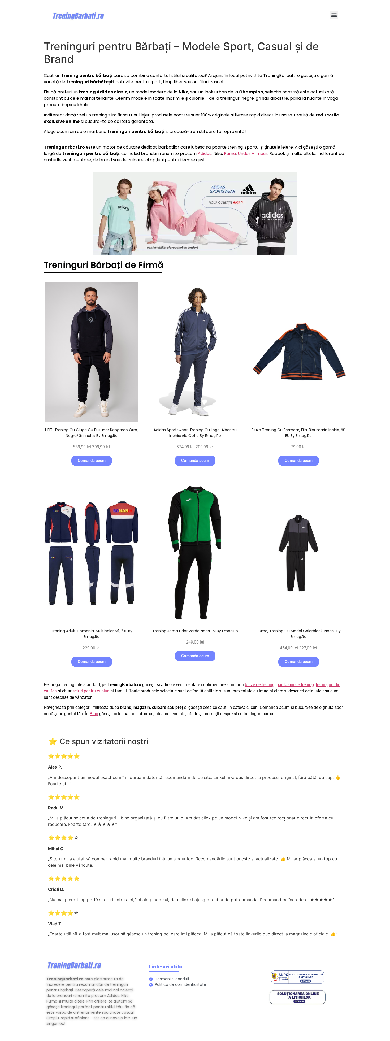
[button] (334, 15)
